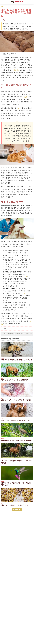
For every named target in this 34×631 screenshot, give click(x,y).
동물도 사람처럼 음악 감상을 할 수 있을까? (16, 420)
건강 (2, 6)
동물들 (2, 358)
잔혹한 (19, 108)
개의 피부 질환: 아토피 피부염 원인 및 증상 (16, 400)
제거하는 (24, 293)
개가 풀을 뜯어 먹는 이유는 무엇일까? (14, 380)
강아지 (25, 276)
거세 (25, 96)
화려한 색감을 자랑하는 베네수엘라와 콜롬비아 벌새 (16, 484)
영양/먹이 (3, 378)
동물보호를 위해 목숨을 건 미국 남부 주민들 (16, 360)
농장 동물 (3, 459)
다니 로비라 (15, 70)
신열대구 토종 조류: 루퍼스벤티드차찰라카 (16, 440)
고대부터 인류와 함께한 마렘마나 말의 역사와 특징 (16, 462)
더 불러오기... (17, 510)
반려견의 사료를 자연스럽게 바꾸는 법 (14, 505)
